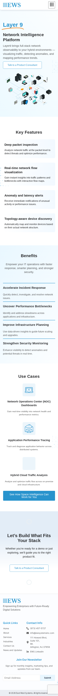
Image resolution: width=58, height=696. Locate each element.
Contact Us (8, 645)
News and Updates (12, 650)
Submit (47, 677)
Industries (8, 641)
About (6, 632)
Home (6, 628)
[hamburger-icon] (51, 5)
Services (7, 637)
